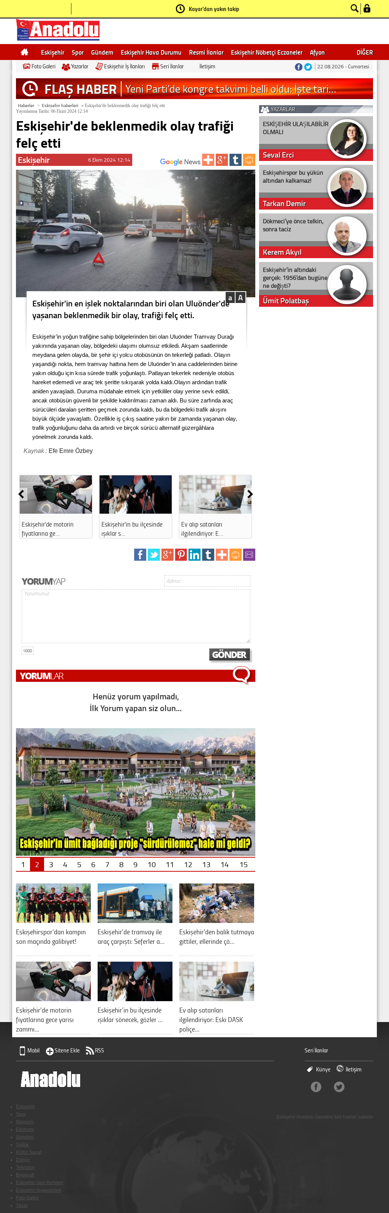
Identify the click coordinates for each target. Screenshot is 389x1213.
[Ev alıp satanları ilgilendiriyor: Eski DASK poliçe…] (216, 998)
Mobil (33, 1050)
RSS (99, 1050)
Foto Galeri (43, 66)
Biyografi (25, 1175)
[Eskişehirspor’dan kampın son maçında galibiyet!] (53, 920)
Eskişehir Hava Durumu (151, 52)
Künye (323, 1069)
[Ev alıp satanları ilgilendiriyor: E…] (215, 511)
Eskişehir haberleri (60, 105)
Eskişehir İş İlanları (124, 66)
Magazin (25, 1122)
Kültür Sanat (28, 1152)
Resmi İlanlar (206, 52)
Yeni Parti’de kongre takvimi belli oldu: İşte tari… (230, 88)
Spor (78, 52)
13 (206, 864)
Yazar (22, 1205)
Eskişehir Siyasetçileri (38, 1190)
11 (170, 864)
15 (243, 864)
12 (188, 864)
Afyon (317, 52)
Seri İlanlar (172, 66)
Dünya (23, 1160)
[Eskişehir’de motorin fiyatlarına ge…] (56, 511)
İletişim (207, 66)
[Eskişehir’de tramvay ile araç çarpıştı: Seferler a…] (135, 920)
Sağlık (22, 1144)
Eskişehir (52, 52)
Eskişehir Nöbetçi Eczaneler (266, 52)
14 (224, 864)
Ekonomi (25, 1129)
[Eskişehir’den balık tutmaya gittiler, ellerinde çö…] (216, 920)
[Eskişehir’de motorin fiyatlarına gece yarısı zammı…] (53, 998)
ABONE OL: (149, 164)
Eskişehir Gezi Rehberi (39, 1182)
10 (151, 864)
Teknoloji (25, 1167)
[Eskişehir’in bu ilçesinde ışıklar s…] (136, 511)
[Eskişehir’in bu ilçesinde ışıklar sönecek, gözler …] (135, 998)
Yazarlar (80, 66)
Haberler (26, 105)
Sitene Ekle (67, 1050)
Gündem (102, 52)
